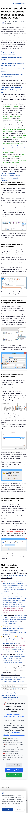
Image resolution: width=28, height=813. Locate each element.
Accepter (7, 809)
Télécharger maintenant (10, 696)
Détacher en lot (7, 628)
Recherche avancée (15, 621)
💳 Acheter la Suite (14, 773)
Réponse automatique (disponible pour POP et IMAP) (14, 596)
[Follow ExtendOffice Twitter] (6, 789)
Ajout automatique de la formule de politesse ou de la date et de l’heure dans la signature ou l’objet (15, 148)
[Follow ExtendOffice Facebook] (2, 789)
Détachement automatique (10, 632)
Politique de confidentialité (13, 806)
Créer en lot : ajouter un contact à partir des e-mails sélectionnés (14, 656)
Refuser (19, 809)
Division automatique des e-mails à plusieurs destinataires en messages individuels (13, 610)
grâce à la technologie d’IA (10, 106)
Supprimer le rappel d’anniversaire (12, 662)
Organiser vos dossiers (9, 623)
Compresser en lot (18, 628)
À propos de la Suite (14, 763)
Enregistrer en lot (19, 626)
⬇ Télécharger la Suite (14, 768)
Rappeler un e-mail (20, 615)
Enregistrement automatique (11, 630)
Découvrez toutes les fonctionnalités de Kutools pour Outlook (11, 176)
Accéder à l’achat (7, 698)
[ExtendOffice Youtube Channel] (9, 789)
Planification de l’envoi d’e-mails (17, 598)
